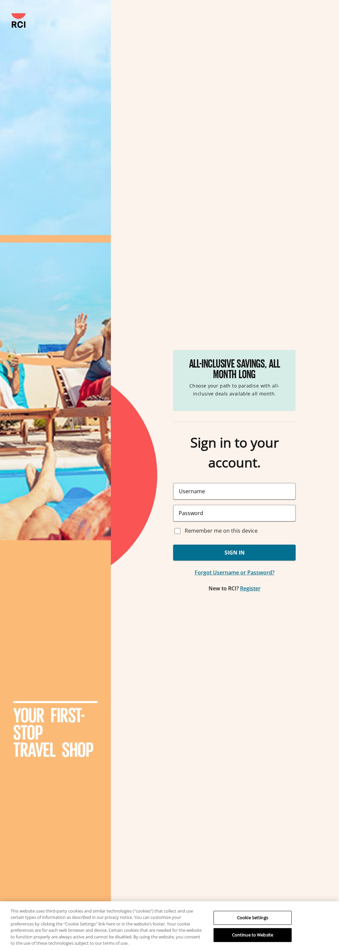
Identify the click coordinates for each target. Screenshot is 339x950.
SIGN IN (234, 552)
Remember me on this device (221, 530)
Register (250, 588)
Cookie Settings (252, 917)
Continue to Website (252, 935)
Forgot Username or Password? (234, 572)
